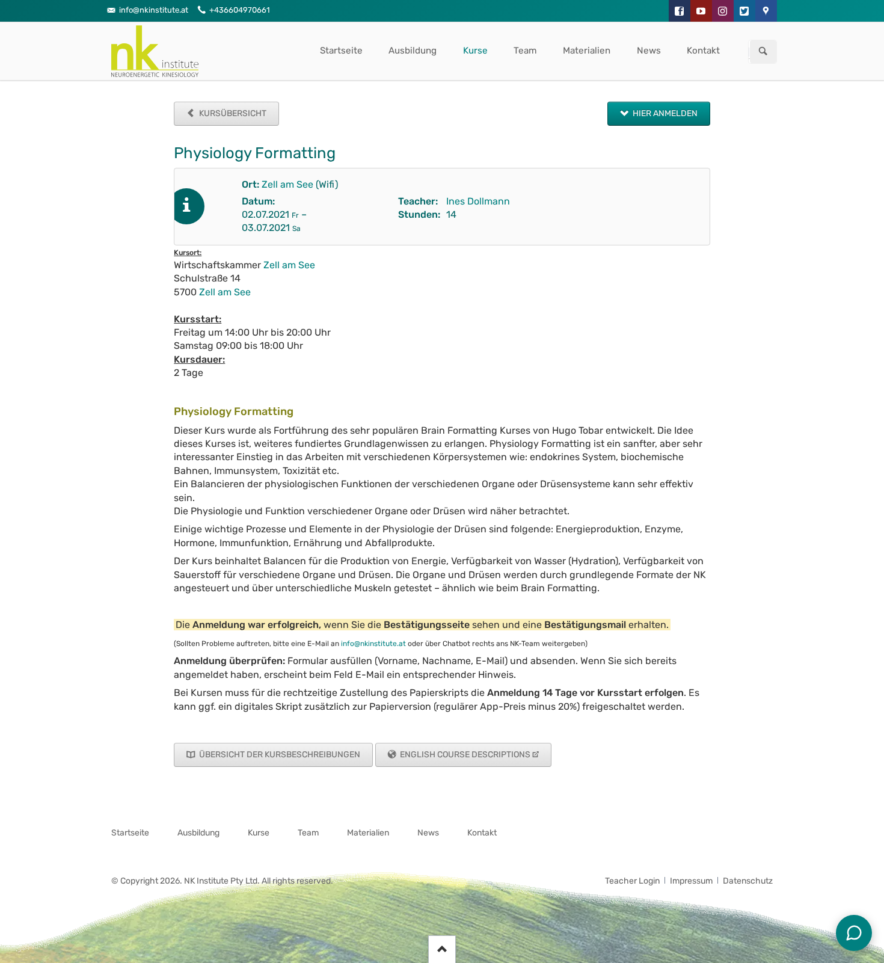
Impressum (691, 881)
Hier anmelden (664, 113)
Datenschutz (748, 881)
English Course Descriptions (464, 754)
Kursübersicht (231, 113)
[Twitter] (744, 11)
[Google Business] (766, 11)
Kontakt (703, 50)
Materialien (586, 50)
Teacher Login (632, 881)
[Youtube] (701, 11)
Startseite (341, 50)
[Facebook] (679, 11)
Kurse (475, 50)
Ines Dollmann (478, 201)
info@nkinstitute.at (373, 643)
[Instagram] (723, 11)
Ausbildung (412, 50)
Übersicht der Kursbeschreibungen (278, 754)
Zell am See (287, 184)
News (649, 50)
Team (525, 50)
